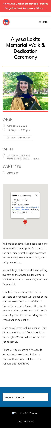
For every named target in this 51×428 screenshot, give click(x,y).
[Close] (36, 195)
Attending (12, 172)
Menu (45, 22)
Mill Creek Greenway (18, 155)
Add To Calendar (19, 138)
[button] (25, 222)
